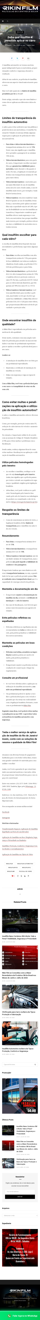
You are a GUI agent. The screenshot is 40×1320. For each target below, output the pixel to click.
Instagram (6, 818)
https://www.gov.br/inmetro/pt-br (24, 502)
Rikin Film (27, 705)
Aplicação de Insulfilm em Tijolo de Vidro (17, 854)
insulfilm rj (26, 867)
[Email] (28, 58)
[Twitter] (17, 58)
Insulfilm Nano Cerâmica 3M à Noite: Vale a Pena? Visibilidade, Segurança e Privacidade (27, 1130)
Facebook (5, 812)
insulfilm (9, 863)
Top (20, 1306)
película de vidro (25, 871)
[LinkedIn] (24, 875)
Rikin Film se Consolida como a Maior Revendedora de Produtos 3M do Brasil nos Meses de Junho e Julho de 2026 (19, 975)
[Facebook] (12, 58)
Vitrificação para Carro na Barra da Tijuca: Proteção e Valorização (27, 1161)
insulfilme (11, 871)
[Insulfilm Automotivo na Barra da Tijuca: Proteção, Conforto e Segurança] (20, 1033)
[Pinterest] (23, 58)
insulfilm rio (13, 867)
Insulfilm (20, 32)
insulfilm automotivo (25, 863)
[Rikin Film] (20, 9)
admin (9, 45)
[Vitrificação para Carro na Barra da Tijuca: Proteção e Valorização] (20, 996)
